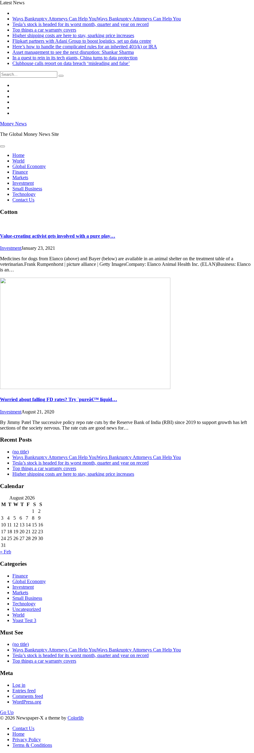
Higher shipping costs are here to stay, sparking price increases (73, 35)
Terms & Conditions (32, 745)
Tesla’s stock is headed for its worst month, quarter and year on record (80, 24)
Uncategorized (26, 609)
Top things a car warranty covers (44, 29)
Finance (20, 172)
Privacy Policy (26, 739)
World (18, 160)
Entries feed (24, 690)
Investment (23, 183)
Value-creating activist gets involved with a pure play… (57, 236)
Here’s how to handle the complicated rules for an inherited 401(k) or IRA (84, 46)
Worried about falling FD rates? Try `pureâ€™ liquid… (58, 399)
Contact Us (23, 199)
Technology (24, 194)
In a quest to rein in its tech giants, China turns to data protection (75, 57)
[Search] (61, 76)
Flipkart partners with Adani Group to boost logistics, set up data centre (81, 41)
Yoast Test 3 (24, 620)
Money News (13, 123)
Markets (20, 177)
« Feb (5, 551)
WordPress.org (26, 701)
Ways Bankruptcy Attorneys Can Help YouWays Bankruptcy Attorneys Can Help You (96, 18)
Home (18, 155)
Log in (18, 685)
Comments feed (27, 696)
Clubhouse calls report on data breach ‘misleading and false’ (71, 63)
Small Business (27, 188)
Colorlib (76, 718)
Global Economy (29, 166)
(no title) (20, 451)
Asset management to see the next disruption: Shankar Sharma (73, 52)
